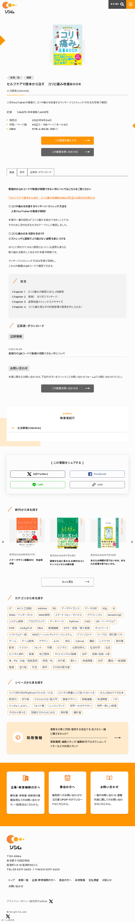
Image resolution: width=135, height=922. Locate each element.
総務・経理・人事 (101, 654)
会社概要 (94, 880)
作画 (49, 647)
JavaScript (115, 614)
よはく (56, 641)
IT (10, 608)
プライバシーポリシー (18, 901)
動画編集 (53, 628)
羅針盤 (77, 712)
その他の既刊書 (61, 667)
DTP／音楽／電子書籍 (77, 628)
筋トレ (73, 660)
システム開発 (16, 621)
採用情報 (80, 880)
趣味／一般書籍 (117, 660)
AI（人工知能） (24, 608)
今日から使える (17, 712)
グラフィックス (94, 614)
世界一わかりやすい (81, 705)
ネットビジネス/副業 (65, 654)
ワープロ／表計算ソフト (110, 634)
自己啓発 (44, 654)
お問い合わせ (15, 886)
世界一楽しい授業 (107, 705)
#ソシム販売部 (7, 920)
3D (54, 608)
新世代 (13, 699)
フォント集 (38, 705)
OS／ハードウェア (105, 621)
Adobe (42, 608)
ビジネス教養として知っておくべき (76, 692)
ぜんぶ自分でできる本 (112, 692)
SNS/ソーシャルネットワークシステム (52, 634)
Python (74, 621)
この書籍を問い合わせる (65, 151)
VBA (40, 628)
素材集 (119, 641)
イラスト (23, 647)
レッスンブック (57, 705)
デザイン (43, 641)
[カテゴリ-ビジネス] (108, 547)
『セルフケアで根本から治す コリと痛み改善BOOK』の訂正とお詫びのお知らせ (51, 197)
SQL (105, 608)
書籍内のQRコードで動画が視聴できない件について (36, 351)
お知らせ (106, 880)
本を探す (115, 4)
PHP (12, 628)
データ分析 (91, 608)
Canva (79, 641)
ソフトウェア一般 (18, 634)
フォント (37, 647)
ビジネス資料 (16, 654)
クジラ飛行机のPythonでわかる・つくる (31, 692)
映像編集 (87, 699)
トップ (11, 880)
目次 (22, 172)
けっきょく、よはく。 (18, 705)
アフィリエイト (84, 634)
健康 (29, 77)
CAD (87, 621)
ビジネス (62, 647)
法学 (84, 654)
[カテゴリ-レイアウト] (27, 546)
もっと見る (67, 581)
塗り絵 (23, 667)
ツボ (115, 699)
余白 (67, 641)
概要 (11, 172)
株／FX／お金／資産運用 (23, 660)
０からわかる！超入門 (45, 699)
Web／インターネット (21, 614)
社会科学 (95, 647)
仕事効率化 (78, 647)
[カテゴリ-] (67, 548)
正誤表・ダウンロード (41, 172)
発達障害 (87, 660)
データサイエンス (70, 608)
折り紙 (61, 660)
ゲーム (12, 641)
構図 (91, 641)
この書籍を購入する (66, 140)
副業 (31, 654)
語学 (44, 667)
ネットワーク (101, 628)
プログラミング (36, 621)
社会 (108, 647)
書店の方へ (65, 880)
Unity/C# (26, 628)
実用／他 (15, 77)
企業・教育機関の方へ (44, 880)
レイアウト (104, 641)
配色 (11, 647)
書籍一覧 (23, 880)
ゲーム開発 (28, 641)
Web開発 (44, 614)
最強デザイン (70, 699)
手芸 (34, 667)
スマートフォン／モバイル (68, 614)
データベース (57, 621)
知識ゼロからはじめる (43, 712)
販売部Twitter (38, 901)
